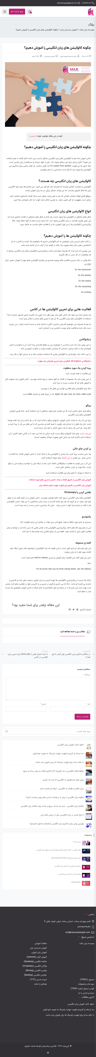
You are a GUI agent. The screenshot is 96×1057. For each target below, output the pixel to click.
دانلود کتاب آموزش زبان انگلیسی (70, 744)
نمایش (32, 136)
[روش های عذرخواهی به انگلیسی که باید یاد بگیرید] (89, 781)
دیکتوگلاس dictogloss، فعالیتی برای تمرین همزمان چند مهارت (64, 361)
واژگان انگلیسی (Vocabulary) (35, 966)
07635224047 (86, 3)
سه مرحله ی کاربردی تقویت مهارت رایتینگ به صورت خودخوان (58, 753)
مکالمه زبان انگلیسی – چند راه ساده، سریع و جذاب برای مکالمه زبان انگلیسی (52, 806)
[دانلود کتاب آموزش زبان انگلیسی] (89, 746)
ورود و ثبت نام (17, 11)
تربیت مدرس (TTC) (38, 979)
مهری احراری (63, 56)
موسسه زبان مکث (86, 943)
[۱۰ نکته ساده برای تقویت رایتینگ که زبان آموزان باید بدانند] (89, 764)
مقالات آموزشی (41, 943)
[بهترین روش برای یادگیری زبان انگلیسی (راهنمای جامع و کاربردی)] (89, 825)
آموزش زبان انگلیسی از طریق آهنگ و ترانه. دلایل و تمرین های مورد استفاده (60, 479)
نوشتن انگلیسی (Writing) (36, 970)
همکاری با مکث (40, 984)
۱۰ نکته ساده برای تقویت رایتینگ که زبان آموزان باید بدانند (59, 762)
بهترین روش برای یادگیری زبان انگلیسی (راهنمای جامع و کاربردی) (57, 823)
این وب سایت (85, 433)
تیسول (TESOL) (87, 979)
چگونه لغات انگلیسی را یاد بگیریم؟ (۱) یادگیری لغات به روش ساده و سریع (53, 771)
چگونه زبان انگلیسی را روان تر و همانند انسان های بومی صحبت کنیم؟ (55, 797)
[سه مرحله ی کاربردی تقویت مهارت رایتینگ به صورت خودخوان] (89, 755)
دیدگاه (86, 674)
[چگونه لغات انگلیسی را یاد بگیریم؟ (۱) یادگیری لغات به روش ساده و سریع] (89, 773)
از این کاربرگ (67, 457)
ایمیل (43, 704)
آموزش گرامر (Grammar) (37, 957)
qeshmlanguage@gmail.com (67, 3)
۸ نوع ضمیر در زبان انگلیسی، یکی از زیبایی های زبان (62, 814)
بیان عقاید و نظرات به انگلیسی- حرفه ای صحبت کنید (62, 788)
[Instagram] (48, 1052)
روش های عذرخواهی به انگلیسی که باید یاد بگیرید (63, 779)
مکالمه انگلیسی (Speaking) (35, 961)
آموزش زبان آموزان (39, 952)
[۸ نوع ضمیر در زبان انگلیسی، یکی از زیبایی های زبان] (89, 816)
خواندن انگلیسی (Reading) (35, 975)
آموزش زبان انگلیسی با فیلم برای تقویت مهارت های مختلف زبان (65, 485)
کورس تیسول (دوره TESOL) (82, 988)
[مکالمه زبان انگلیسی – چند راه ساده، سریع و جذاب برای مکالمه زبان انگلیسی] (89, 808)
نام (88, 704)
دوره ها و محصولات (86, 984)
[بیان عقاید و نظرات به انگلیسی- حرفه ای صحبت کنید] (89, 790)
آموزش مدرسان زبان (49, 56)
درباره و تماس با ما (86, 993)
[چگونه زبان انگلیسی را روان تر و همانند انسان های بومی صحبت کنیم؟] (89, 799)
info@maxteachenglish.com (77, 932)
